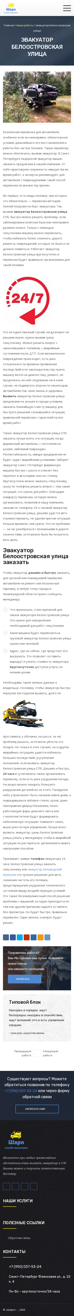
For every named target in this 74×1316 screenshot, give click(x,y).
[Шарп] (11, 8)
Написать (23, 978)
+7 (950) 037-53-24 (44, 963)
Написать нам (35, 1108)
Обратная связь (19, 1238)
